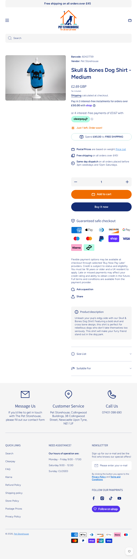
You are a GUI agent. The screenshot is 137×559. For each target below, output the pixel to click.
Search (9, 453)
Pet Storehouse (21, 534)
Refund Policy (13, 484)
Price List (121, 149)
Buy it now (101, 206)
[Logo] (68, 20)
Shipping (76, 95)
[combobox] (68, 38)
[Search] (8, 38)
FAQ (7, 469)
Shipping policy (13, 493)
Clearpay (10, 461)
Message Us (25, 406)
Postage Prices (13, 508)
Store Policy (12, 500)
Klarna (8, 477)
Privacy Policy (13, 516)
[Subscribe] (127, 465)
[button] (77, 296)
